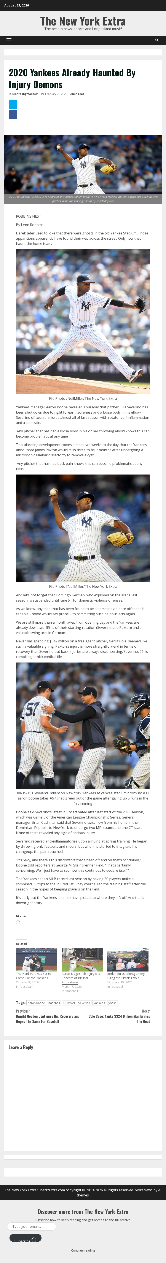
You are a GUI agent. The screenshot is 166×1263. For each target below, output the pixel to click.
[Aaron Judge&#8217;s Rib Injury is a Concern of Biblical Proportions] (82, 960)
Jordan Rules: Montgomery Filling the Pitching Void (126, 976)
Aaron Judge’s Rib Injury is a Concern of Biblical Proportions (81, 978)
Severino (84, 1003)
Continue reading (83, 1250)
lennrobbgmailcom (25, 94)
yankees (99, 1003)
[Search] (156, 40)
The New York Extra (83, 20)
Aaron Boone (36, 1003)
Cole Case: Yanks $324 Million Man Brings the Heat (119, 1016)
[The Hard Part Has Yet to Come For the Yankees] (36, 960)
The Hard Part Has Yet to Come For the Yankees (33, 976)
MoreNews (144, 1190)
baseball (54, 1003)
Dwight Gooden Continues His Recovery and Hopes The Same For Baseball (47, 1016)
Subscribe (22, 1240)
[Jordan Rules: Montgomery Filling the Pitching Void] (127, 960)
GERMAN (69, 1003)
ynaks (113, 1003)
